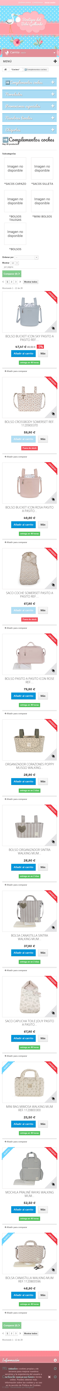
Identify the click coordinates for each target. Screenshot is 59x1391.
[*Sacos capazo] (15, 168)
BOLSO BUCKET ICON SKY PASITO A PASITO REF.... (29, 337)
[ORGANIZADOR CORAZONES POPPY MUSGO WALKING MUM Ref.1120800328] (29, 740)
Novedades (13, 94)
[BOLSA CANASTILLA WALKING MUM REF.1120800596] (29, 1254)
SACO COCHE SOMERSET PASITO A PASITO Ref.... (29, 594)
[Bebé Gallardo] (29, 22)
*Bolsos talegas (15, 218)
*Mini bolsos (42, 216)
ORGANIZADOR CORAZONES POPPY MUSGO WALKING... (29, 765)
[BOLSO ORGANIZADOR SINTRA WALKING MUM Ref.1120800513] (29, 826)
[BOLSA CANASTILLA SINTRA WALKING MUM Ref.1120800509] (29, 911)
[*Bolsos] (15, 234)
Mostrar (5, 263)
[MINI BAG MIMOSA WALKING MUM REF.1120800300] (29, 1082)
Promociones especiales (22, 106)
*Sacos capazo (15, 184)
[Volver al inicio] (5, 70)
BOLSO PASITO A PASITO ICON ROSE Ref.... (29, 680)
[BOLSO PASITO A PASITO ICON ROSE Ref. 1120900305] (29, 654)
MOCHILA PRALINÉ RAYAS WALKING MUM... (29, 1194)
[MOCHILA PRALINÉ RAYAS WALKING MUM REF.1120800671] (29, 1168)
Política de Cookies (31, 1385)
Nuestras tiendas (18, 118)
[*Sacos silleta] (42, 168)
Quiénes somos (24, 2)
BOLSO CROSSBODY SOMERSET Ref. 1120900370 (29, 423)
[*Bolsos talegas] (15, 201)
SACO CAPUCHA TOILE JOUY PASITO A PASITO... (29, 1022)
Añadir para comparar (17, 371)
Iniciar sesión (50, 2)
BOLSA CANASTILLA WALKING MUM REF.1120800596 (29, 1279)
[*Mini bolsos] (42, 201)
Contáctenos (38, 2)
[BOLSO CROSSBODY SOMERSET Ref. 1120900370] (29, 398)
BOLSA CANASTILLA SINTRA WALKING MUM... (29, 937)
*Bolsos (15, 249)
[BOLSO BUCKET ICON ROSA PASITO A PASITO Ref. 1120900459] (29, 483)
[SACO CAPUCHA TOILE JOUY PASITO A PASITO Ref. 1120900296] (29, 997)
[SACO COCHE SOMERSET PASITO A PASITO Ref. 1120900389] (29, 569)
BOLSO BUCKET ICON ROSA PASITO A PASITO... (29, 509)
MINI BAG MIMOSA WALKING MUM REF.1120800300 (29, 1108)
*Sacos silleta (42, 184)
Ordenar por (8, 257)
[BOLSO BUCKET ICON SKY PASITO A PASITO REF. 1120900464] (29, 312)
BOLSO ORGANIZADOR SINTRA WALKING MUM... (29, 851)
